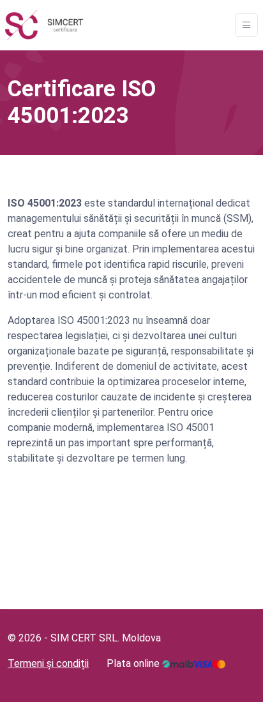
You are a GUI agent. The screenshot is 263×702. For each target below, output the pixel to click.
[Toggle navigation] (246, 25)
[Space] (48, 25)
